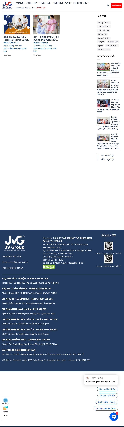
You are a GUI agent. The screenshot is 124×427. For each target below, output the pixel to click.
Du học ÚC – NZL (80, 3)
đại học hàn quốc (104, 49)
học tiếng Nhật (113, 42)
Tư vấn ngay (116, 5)
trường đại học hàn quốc (112, 46)
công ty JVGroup (103, 23)
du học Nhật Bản (104, 38)
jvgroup (100, 46)
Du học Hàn (45, 3)
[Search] (108, 5)
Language (40, 8)
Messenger (5, 403)
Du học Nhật (32, 3)
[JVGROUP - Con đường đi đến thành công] (8, 5)
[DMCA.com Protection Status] (49, 266)
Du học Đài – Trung (62, 3)
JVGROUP (19, 3)
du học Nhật (102, 34)
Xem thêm (8, 55)
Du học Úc (101, 42)
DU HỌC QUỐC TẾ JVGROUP (111, 253)
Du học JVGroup (103, 30)
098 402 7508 (41, 278)
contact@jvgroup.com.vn (18, 262)
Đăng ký (5, 411)
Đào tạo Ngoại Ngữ (25, 8)
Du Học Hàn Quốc (104, 26)
